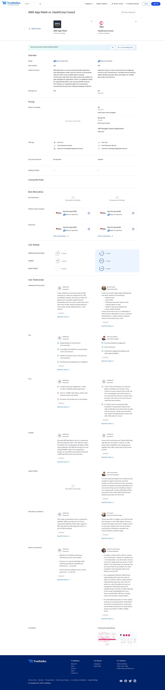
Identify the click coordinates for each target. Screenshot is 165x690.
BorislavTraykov (111, 287)
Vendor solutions (101, 4)
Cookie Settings (93, 680)
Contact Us (74, 673)
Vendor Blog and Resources (125, 668)
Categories (88, 4)
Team (72, 666)
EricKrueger (110, 513)
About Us (74, 664)
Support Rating (32, 268)
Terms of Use (32, 680)
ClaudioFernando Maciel (113, 549)
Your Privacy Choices (62, 680)
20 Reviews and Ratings (104, 33)
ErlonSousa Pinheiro (112, 336)
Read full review (62, 317)
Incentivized (61, 313)
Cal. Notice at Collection (78, 680)
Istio (75, 443)
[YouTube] (121, 680)
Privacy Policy (50, 680)
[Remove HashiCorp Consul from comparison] (136, 21)
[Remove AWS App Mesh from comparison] (91, 21)
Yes (113, 47)
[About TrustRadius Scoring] (54, 61)
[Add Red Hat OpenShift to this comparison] (89, 213)
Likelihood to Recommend (36, 253)
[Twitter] (130, 680)
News (72, 671)
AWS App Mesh (60, 31)
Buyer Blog (97, 666)
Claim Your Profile (122, 666)
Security (40, 680)
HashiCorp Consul (105, 31)
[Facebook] (125, 680)
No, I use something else (125, 47)
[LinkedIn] (134, 680)
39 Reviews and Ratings (59, 33)
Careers (73, 668)
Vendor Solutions (122, 664)
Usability (31, 261)
